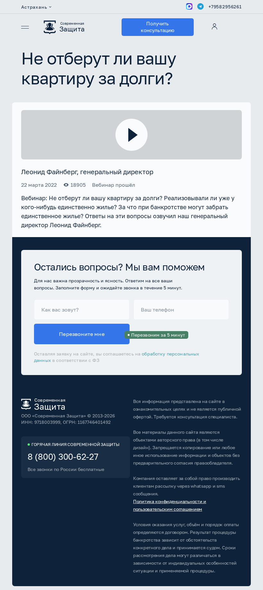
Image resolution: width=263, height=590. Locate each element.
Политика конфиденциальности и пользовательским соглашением (169, 505)
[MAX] (189, 6)
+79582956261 (225, 6)
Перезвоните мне (94, 334)
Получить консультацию (158, 27)
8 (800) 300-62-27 (63, 457)
